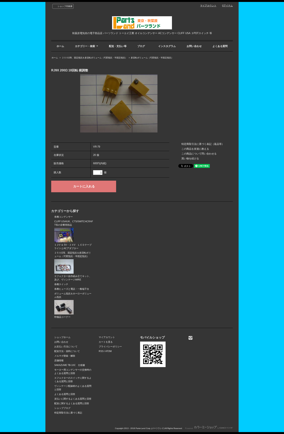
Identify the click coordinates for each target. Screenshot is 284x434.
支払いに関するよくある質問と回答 (72, 398)
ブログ (141, 46)
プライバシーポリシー (110, 346)
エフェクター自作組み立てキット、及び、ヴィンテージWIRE (72, 278)
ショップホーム (62, 337)
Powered (189, 428)
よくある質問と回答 (64, 394)
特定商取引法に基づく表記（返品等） (202, 144)
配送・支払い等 (118, 46)
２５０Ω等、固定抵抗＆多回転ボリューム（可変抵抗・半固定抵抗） (94, 57)
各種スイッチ (61, 284)
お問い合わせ (194, 46)
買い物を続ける (190, 158)
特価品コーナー (62, 317)
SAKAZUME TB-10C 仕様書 (69, 365)
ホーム (60, 46)
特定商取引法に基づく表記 (68, 412)
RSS (101, 351)
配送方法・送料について (67, 351)
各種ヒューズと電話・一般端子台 (71, 289)
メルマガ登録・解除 (64, 356)
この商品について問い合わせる (199, 153)
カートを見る (106, 342)
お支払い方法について (65, 346)
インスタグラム (167, 46)
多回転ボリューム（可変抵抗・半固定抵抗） (152, 57)
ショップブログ (62, 408)
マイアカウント (208, 5)
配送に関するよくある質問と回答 (71, 403)
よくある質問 (220, 46)
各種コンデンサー (63, 216)
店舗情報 (59, 360)
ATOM (108, 351)
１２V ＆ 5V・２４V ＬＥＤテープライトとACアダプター (73, 246)
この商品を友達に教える (195, 148)
